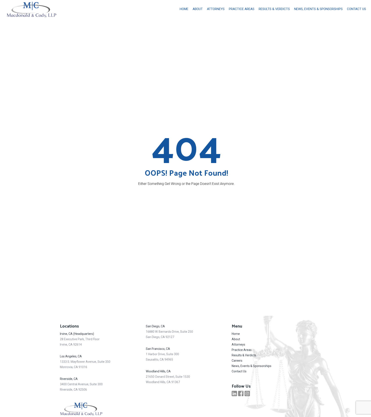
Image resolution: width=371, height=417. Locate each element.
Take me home (186, 198)
